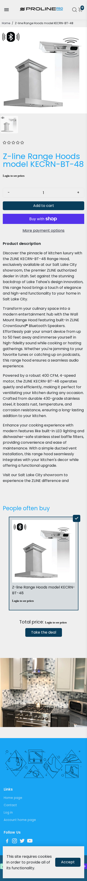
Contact (10, 805)
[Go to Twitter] (22, 841)
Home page (13, 798)
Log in (8, 812)
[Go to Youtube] (30, 841)
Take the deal (43, 632)
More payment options (43, 230)
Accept (68, 862)
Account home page (20, 820)
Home (6, 23)
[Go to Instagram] (14, 841)
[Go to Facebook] (7, 841)
